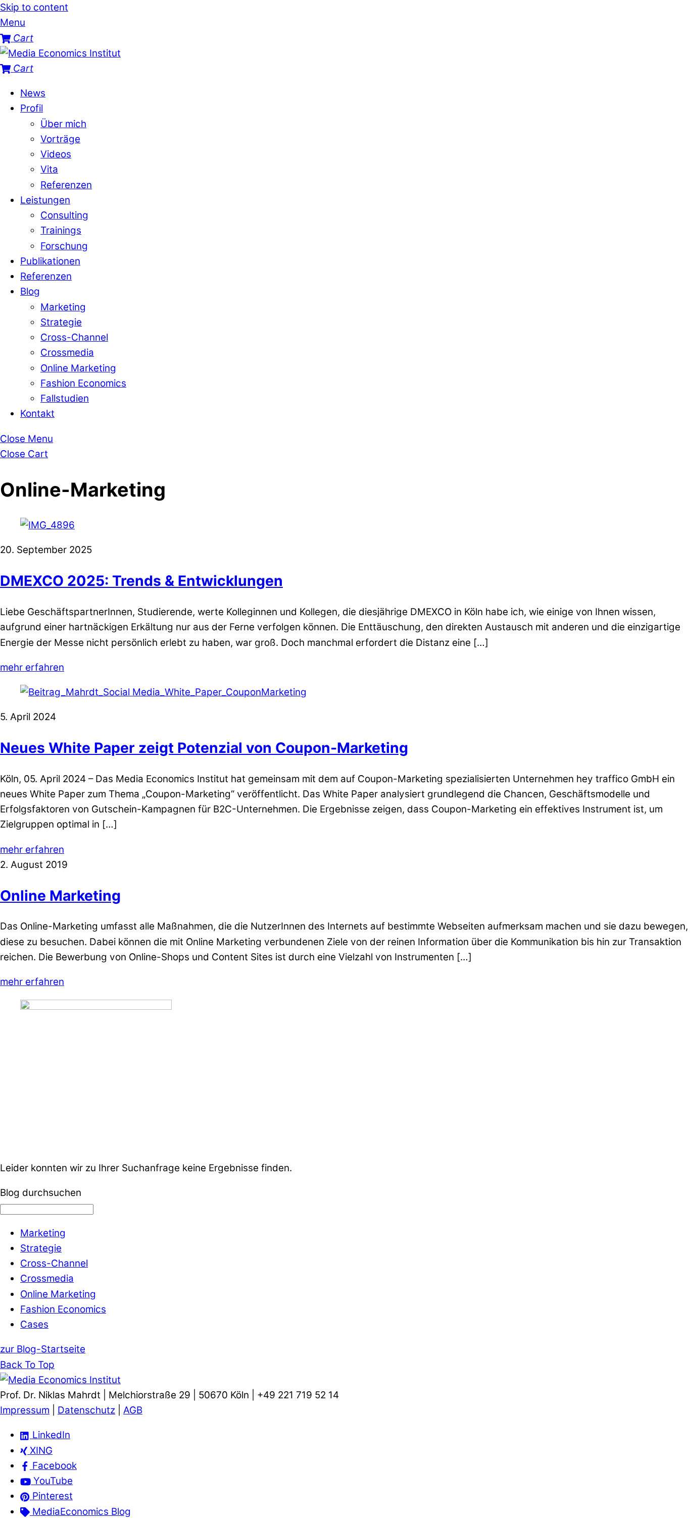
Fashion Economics (83, 383)
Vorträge (60, 139)
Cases (34, 1324)
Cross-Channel (74, 337)
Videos (55, 154)
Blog (30, 291)
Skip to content (34, 7)
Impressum (25, 1410)
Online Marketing (78, 368)
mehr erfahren (32, 667)
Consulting (64, 215)
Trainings (60, 230)
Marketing (63, 307)
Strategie (61, 322)
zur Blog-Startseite (42, 1349)
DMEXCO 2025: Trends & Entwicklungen (141, 580)
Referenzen (66, 185)
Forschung (64, 246)
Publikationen (50, 261)
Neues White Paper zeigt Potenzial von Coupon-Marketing (204, 747)
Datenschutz (86, 1410)
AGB (132, 1410)
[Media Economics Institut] (60, 53)
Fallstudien (64, 398)
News (32, 93)
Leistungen (45, 200)
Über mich (63, 124)
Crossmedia (67, 352)
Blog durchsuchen (40, 1192)
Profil (31, 108)
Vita (49, 169)
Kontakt (37, 413)
